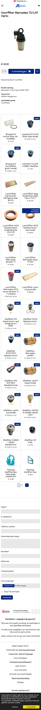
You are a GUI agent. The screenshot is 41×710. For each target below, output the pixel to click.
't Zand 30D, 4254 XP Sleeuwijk (20, 654)
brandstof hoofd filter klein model (30, 135)
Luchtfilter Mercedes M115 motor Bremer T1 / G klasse (11, 290)
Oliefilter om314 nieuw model (30, 382)
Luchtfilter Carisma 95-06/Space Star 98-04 (11, 197)
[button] (20, 1)
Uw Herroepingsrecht (20, 690)
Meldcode (5, 561)
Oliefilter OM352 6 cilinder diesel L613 (30, 412)
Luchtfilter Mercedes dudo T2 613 (30, 259)
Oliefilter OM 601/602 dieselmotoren (11, 383)
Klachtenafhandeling (20, 678)
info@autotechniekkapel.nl (20, 662)
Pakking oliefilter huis (30, 471)
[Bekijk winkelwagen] (39, 5)
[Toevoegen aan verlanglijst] (37, 71)
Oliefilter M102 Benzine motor (30, 320)
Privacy (20, 682)
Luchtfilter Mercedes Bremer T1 (10, 259)
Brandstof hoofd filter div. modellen (10, 136)
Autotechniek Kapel (27, 650)
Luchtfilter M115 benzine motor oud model (30, 227)
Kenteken (5, 551)
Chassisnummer (7, 571)
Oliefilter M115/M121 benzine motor (11, 353)
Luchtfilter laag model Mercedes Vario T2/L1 (30, 196)
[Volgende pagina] (27, 485)
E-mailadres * (6, 517)
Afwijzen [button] (15, 707)
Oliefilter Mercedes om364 (30, 353)
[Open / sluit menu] (2, 5)
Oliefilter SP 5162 (30, 441)
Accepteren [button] (31, 707)
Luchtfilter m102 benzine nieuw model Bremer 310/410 (11, 228)
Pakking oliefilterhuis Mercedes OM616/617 (11, 473)
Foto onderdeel (7, 581)
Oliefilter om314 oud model (10, 411)
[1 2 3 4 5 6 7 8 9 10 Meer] (4, 71)
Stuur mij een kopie (11, 591)
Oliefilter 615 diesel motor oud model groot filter (11, 322)
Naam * (4, 507)
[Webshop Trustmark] (20, 613)
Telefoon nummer (8, 526)
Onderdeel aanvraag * (10, 536)
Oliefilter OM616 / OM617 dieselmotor (11, 442)
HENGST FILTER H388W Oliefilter (30, 165)
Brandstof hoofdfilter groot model (11, 166)
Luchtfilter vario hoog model (30, 288)
